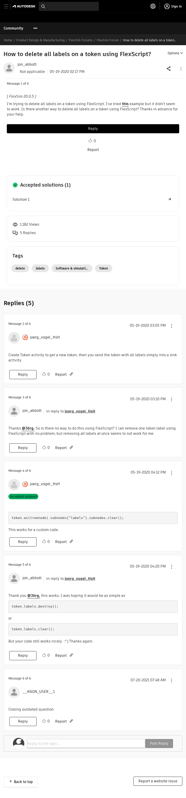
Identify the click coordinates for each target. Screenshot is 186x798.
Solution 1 (20, 199)
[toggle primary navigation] (8, 6)
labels (40, 268)
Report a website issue (157, 781)
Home (8, 40)
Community (13, 28)
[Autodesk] (25, 6)
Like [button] (90, 141)
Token (103, 268)
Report (93, 149)
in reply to (70, 411)
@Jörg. (28, 428)
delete (20, 268)
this (125, 103)
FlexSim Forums (81, 40)
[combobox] (69, 6)
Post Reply (159, 743)
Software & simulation (72, 268)
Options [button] (173, 53)
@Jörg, (33, 595)
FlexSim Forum (108, 40)
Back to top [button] (23, 781)
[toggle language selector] (153, 6)
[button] (180, 68)
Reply (93, 128)
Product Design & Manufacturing (40, 40)
